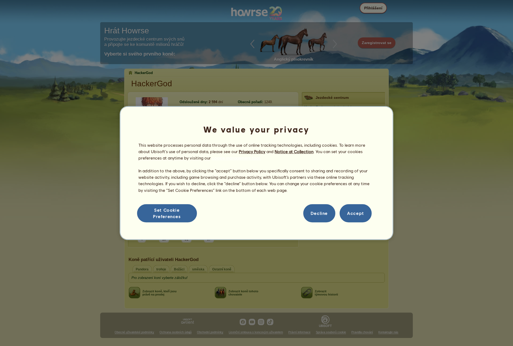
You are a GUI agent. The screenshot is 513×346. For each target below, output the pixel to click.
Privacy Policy (252, 151)
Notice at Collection (294, 151)
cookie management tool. (236, 157)
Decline (319, 213)
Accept (355, 213)
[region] (256, 173)
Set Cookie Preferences (167, 213)
